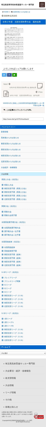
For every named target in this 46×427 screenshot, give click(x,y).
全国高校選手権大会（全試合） (14, 222)
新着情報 (4, 132)
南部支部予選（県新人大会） (15, 196)
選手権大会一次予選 (12, 231)
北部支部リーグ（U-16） (14, 340)
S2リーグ (8, 288)
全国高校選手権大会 (12, 228)
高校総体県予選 (10, 251)
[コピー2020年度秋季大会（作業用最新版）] (13, 43)
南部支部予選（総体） (13, 262)
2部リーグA (9, 322)
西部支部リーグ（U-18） (14, 299)
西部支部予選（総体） (13, 258)
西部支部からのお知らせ (11, 150)
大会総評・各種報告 (9, 167)
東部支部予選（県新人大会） (15, 188)
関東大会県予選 (10, 215)
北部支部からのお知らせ (21, 12)
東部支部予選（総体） (13, 254)
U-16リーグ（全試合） (11, 313)
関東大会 (7, 212)
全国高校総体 (9, 247)
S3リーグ (8, 292)
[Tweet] (4, 75)
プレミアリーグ (10, 278)
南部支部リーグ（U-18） (14, 303)
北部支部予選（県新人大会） (15, 199)
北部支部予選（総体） (13, 265)
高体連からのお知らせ (10, 138)
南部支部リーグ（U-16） (14, 337)
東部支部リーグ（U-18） (14, 296)
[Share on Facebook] (9, 75)
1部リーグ (8, 319)
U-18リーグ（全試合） (11, 272)
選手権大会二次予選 (12, 235)
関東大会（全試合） (10, 206)
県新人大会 (8, 185)
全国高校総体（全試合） (11, 242)
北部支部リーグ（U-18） (14, 306)
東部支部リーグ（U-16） (14, 329)
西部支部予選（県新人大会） (15, 192)
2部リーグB (9, 326)
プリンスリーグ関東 (12, 281)
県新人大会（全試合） (10, 179)
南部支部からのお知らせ (11, 156)
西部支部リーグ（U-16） (14, 333)
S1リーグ (8, 285)
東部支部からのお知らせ (11, 144)
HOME (6, 12)
